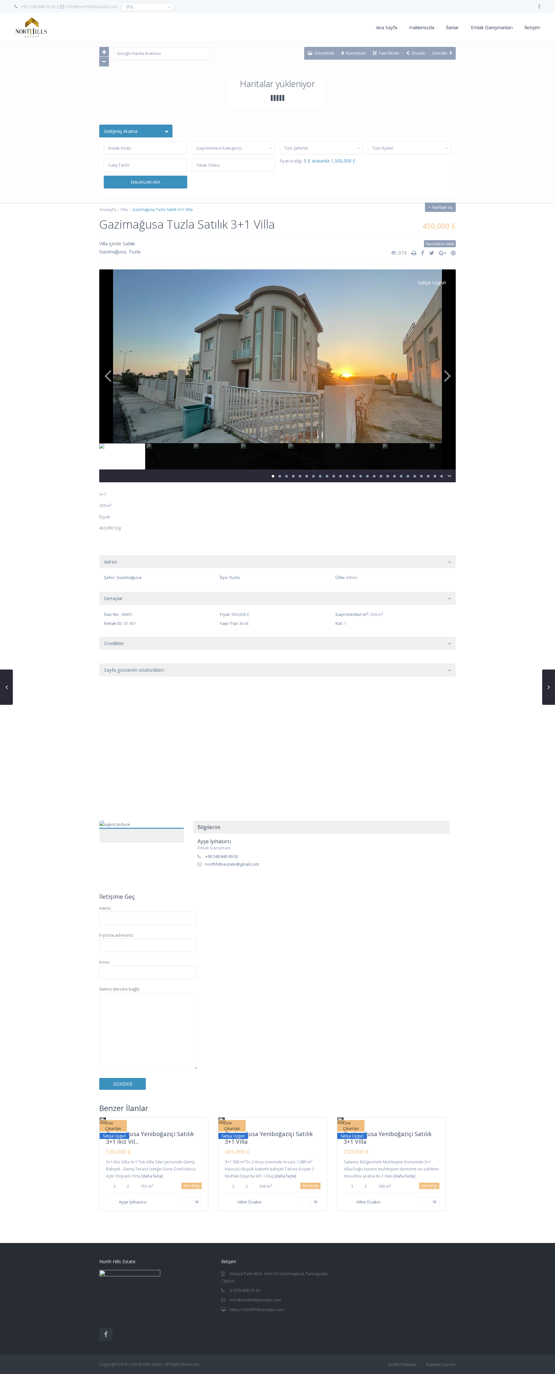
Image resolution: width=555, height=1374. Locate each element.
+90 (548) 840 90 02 (38, 6)
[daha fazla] (152, 1176)
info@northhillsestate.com (92, 6)
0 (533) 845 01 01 (245, 1290)
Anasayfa (107, 209)
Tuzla (134, 251)
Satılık (129, 243)
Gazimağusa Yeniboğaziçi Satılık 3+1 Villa (269, 1137)
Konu (104, 962)
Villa (124, 209)
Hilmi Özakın (250, 1202)
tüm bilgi (191, 1185)
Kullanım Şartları (441, 1364)
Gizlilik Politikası (402, 1364)
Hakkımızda (421, 27)
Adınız (105, 908)
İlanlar (452, 27)
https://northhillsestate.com (257, 1309)
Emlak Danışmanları (492, 27)
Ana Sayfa (386, 27)
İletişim (532, 27)
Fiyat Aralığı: (291, 161)
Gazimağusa (112, 251)
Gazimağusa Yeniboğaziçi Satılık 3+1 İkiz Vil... (150, 1137)
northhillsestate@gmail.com (232, 864)
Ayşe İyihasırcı (141, 827)
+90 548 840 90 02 (221, 856)
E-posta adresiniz (116, 935)
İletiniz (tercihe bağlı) (119, 989)
